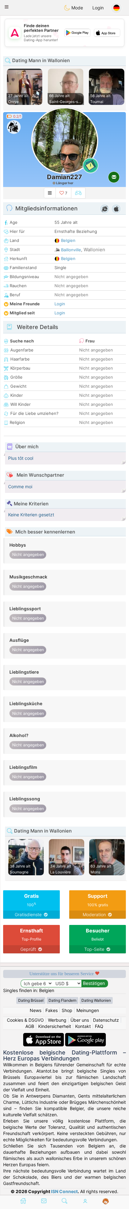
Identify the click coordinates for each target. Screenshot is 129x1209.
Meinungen (87, 1010)
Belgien (68, 240)
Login (98, 7)
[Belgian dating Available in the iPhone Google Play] (85, 1036)
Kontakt (83, 1026)
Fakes (51, 1010)
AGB (29, 1026)
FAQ (99, 1026)
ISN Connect (64, 1191)
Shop (67, 1010)
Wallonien (94, 250)
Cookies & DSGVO (25, 1020)
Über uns (79, 1020)
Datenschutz (106, 1020)
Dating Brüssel (31, 1000)
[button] (6, 7)
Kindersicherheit (54, 1026)
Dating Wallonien (96, 1000)
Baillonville (71, 249)
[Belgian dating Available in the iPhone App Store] (44, 1036)
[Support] (105, 1201)
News (35, 1010)
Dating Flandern (62, 1000)
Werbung (57, 1020)
